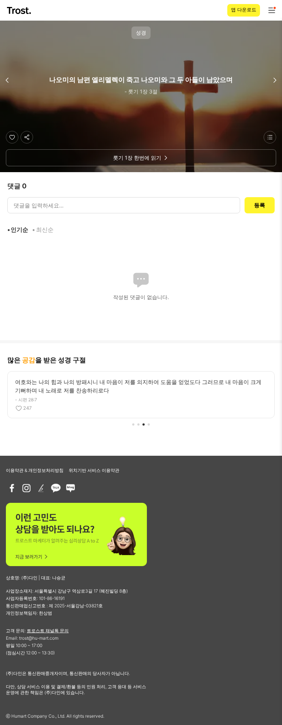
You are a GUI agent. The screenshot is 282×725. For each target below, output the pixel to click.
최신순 (45, 229)
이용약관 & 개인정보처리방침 (35, 470)
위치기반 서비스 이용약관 (94, 470)
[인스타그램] (26, 488)
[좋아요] (12, 137)
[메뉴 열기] (271, 10)
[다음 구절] (274, 80)
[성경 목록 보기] (270, 137)
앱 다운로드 (243, 10)
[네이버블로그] (70, 488)
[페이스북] (12, 488)
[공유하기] (27, 137)
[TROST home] (19, 10)
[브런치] (41, 488)
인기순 (19, 229)
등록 (259, 205)
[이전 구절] (7, 80)
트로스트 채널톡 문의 (48, 630)
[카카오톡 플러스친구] (56, 488)
